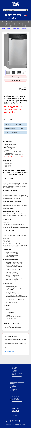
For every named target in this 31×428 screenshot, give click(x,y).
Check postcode (9, 351)
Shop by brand (5, 22)
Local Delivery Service (17, 373)
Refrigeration (10, 24)
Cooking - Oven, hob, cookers (17, 382)
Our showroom (15, 370)
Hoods (26, 22)
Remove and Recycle (17, 376)
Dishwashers (20, 22)
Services (14, 374)
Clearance (25, 24)
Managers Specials (15, 26)
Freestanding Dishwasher (19, 28)
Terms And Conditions (17, 401)
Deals (23, 26)
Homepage (14, 367)
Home (3, 28)
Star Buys (7, 26)
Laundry (4, 24)
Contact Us (14, 371)
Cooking (13, 22)
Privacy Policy (15, 398)
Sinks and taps (13, 389)
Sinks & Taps (19, 24)
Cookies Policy (15, 399)
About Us (14, 368)
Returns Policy (15, 396)
